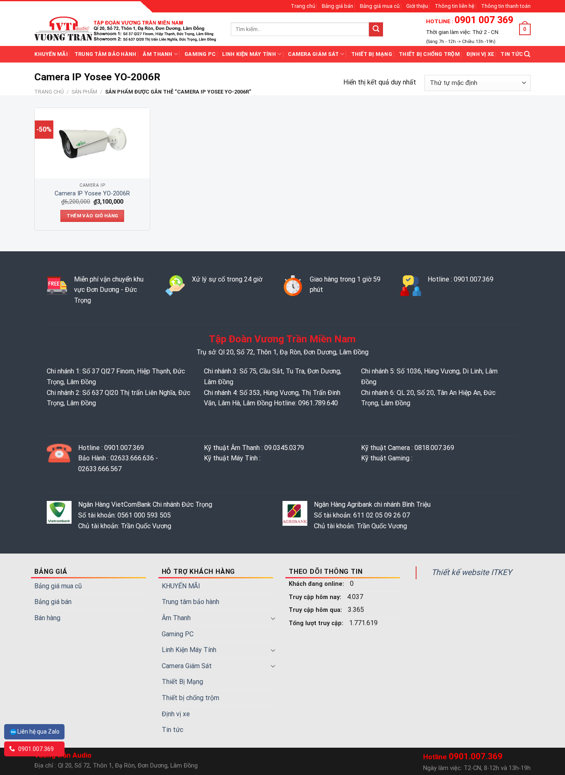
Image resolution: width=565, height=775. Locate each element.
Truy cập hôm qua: (316, 610)
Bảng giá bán (337, 6)
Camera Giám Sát (313, 54)
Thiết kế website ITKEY (471, 572)
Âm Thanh (157, 54)
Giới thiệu (417, 6)
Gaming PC (199, 54)
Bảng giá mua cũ (380, 6)
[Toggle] (273, 618)
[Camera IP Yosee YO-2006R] (92, 143)
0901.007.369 (35, 749)
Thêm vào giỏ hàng (92, 216)
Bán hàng (47, 618)
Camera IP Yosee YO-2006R (92, 193)
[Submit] (376, 29)
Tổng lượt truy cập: (317, 623)
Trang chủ (303, 6)
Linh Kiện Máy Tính (249, 54)
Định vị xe (480, 54)
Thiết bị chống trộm (429, 54)
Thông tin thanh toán (506, 6)
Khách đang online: (317, 583)
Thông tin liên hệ (454, 6)
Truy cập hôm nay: (316, 597)
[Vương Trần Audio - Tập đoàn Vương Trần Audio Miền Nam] (126, 28)
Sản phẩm (84, 92)
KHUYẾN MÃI (51, 54)
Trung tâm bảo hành (105, 54)
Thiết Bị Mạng (371, 54)
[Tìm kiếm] (527, 54)
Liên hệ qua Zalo (38, 731)
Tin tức (511, 54)
